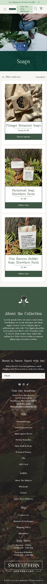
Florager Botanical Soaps (23, 125)
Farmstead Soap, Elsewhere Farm (23, 192)
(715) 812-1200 (23, 404)
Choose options (23, 137)
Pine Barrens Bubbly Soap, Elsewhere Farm (23, 260)
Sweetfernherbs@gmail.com (23, 407)
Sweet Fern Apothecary (19, 580)
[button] (5, 9)
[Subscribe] (42, 375)
